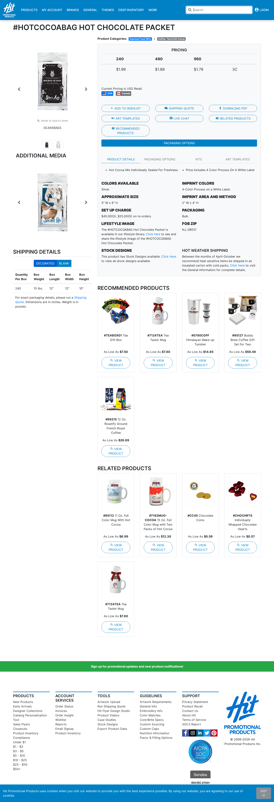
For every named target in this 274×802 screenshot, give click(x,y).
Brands (73, 10)
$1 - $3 (18, 746)
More (153, 10)
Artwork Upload (108, 702)
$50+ (17, 769)
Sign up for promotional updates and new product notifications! (137, 666)
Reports (61, 724)
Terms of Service (194, 720)
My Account (52, 10)
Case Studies (106, 720)
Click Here (168, 256)
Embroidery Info (151, 711)
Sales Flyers (21, 724)
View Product (116, 363)
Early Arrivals (22, 706)
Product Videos (108, 715)
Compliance (21, 738)
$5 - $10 (19, 755)
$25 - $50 (20, 764)
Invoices (61, 711)
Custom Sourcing (152, 724)
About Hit (189, 715)
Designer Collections (27, 711)
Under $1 (19, 742)
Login (261, 9)
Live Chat (179, 118)
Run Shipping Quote (111, 706)
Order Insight (64, 715)
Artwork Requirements (155, 702)
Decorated (45, 263)
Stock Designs (107, 724)
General (90, 10)
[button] (19, 89)
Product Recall (192, 706)
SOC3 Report (191, 724)
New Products (23, 702)
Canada (125, 93)
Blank (64, 263)
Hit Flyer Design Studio (113, 711)
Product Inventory (25, 733)
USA (109, 93)
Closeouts (20, 729)
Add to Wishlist (125, 108)
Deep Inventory (131, 10)
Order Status (64, 706)
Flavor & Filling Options (156, 738)
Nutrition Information (154, 733)
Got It (264, 793)
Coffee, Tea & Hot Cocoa (171, 38)
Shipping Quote (179, 108)
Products (29, 10)
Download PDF (233, 108)
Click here (153, 234)
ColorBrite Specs (152, 720)
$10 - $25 (20, 760)
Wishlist (60, 720)
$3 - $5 (18, 751)
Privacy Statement (195, 702)
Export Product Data (112, 729)
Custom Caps (149, 729)
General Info (148, 706)
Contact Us (190, 711)
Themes (108, 10)
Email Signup (64, 729)
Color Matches (150, 715)
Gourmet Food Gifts (140, 38)
